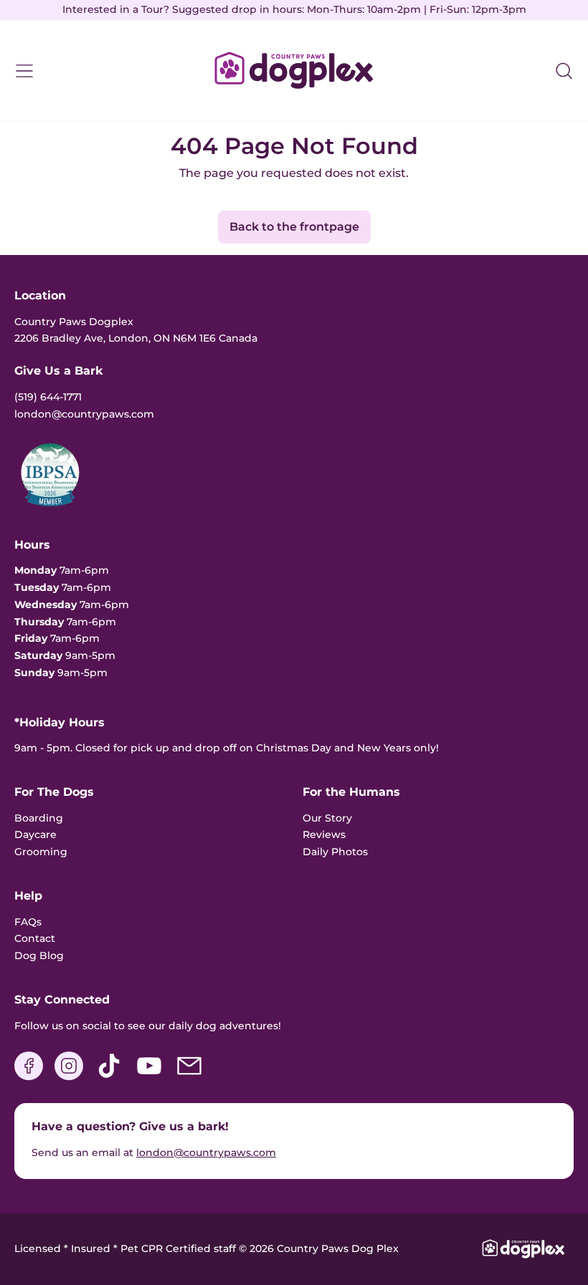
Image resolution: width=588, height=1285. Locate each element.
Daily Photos (335, 851)
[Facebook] (28, 1076)
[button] (564, 71)
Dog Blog (39, 955)
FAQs (28, 921)
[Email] (189, 1076)
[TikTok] (109, 1076)
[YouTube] (149, 1076)
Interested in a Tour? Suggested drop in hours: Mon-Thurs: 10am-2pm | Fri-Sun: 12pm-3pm (294, 9)
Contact (34, 938)
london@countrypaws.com (206, 1152)
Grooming (40, 851)
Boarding (38, 818)
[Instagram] (68, 1076)
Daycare (35, 834)
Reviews (324, 834)
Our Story (327, 818)
